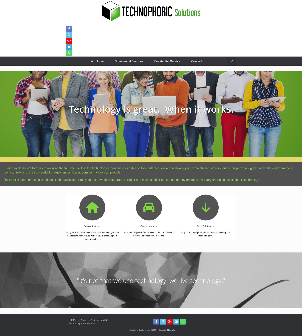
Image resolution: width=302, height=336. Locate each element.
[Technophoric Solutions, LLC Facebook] (69, 29)
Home (100, 61)
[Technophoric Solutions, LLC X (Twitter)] (69, 35)
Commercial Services (129, 61)
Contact (196, 61)
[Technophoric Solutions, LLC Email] (69, 47)
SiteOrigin (171, 330)
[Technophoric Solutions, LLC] (151, 11)
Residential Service (167, 61)
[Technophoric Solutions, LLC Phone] (69, 53)
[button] (231, 61)
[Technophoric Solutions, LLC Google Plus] (69, 41)
